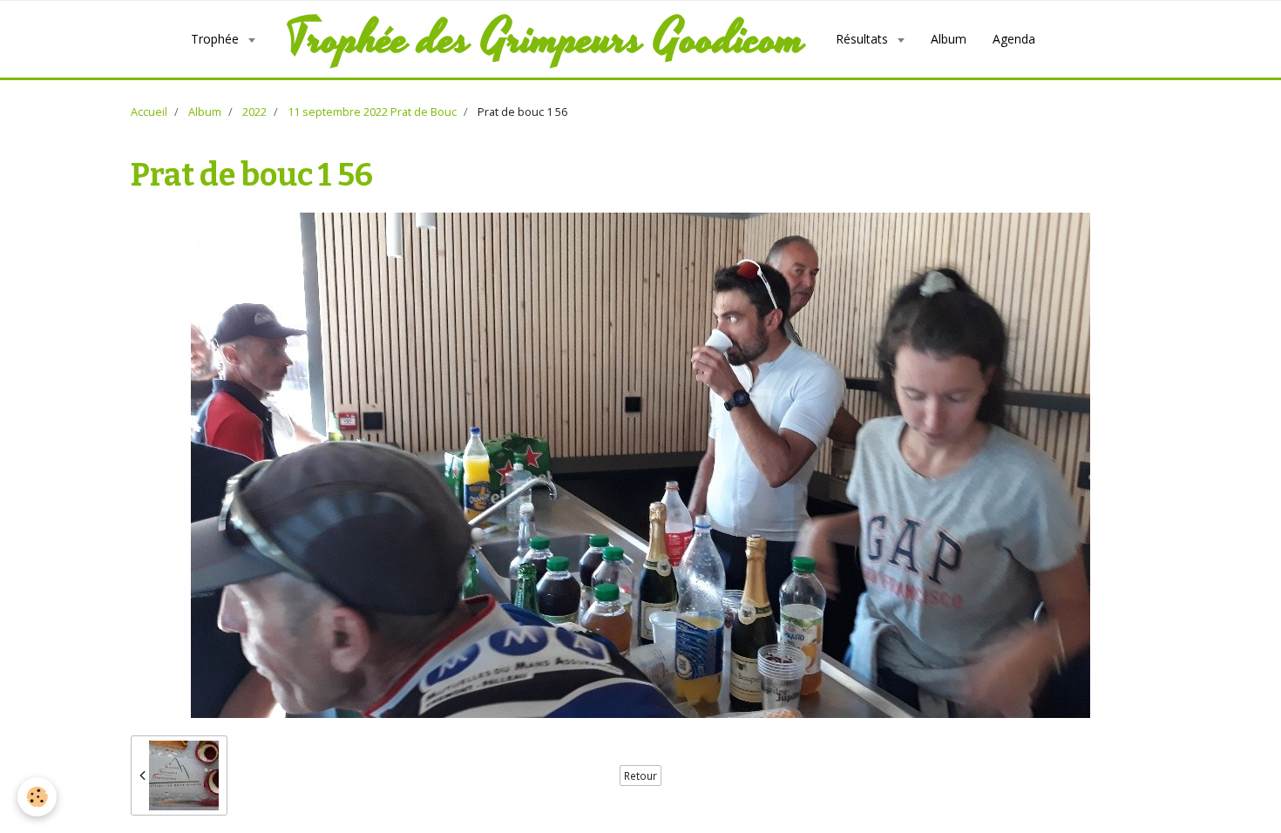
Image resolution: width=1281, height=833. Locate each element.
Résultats (863, 38)
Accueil (149, 112)
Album (948, 38)
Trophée (216, 38)
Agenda (1014, 38)
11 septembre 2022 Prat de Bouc (372, 112)
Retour (640, 775)
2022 (254, 112)
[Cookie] (37, 796)
